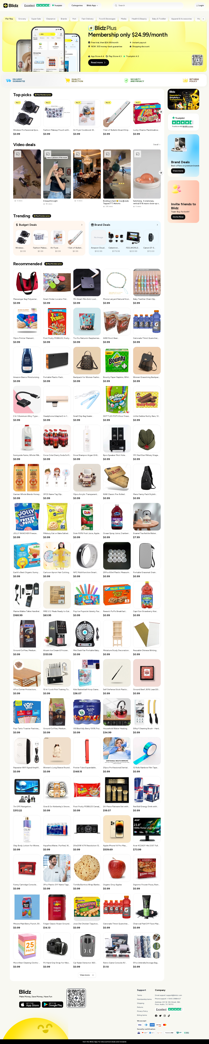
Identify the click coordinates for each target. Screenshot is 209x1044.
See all (155, 144)
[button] (27, 118)
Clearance (50, 19)
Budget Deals (28, 224)
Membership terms (144, 999)
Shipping (140, 1003)
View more (85, 975)
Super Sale (36, 19)
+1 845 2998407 (174, 999)
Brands (64, 19)
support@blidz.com (174, 995)
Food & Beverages (107, 19)
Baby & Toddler (159, 19)
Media (123, 19)
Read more (97, 62)
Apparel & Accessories (181, 19)
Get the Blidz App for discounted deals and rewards (104, 1042)
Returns (140, 1007)
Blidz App (91, 5)
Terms (139, 995)
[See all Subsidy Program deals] (157, 225)
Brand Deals (102, 224)
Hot (74, 19)
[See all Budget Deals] (82, 225)
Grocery (22, 19)
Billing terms (142, 1015)
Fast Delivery (88, 19)
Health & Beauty (139, 19)
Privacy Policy (142, 1011)
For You (9, 19)
